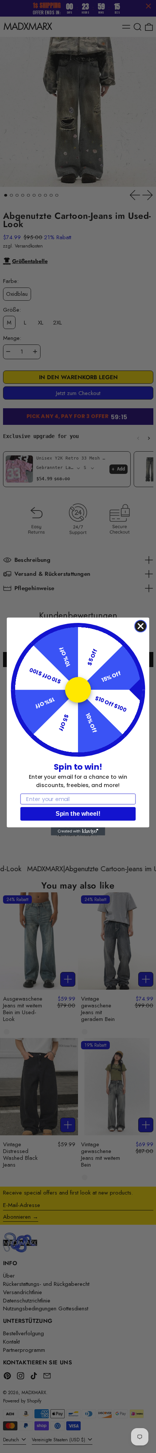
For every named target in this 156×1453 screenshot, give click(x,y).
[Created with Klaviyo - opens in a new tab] (78, 831)
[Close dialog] (141, 626)
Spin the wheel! (78, 813)
